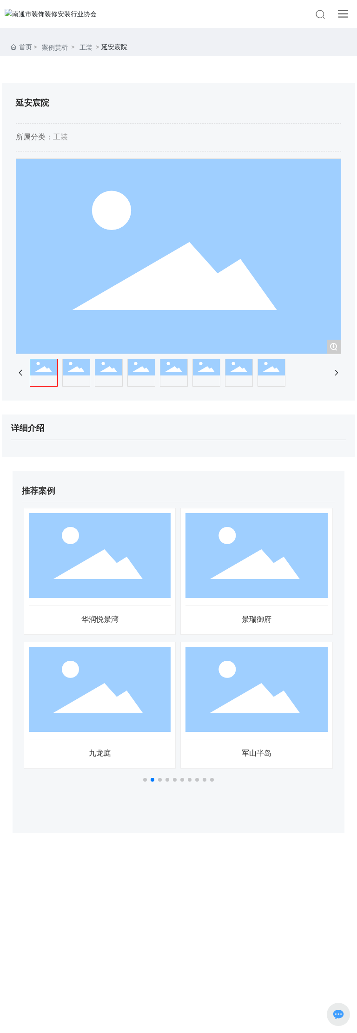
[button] (145, 780)
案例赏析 (55, 47)
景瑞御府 (256, 619)
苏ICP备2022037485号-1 (178, 1005)
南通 (203, 1017)
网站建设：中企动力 (160, 1017)
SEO (224, 1017)
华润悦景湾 (100, 619)
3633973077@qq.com (197, 913)
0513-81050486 (194, 899)
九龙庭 (100, 753)
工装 (86, 47)
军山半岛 (256, 753)
